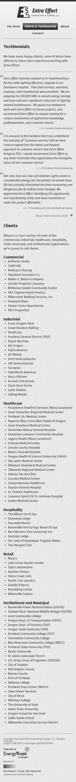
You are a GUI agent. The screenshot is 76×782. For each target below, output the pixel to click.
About (65, 26)
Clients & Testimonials (40, 26)
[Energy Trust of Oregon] (17, 752)
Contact (38, 33)
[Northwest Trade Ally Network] (22, 768)
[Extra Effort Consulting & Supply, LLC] (38, 12)
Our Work (13, 26)
